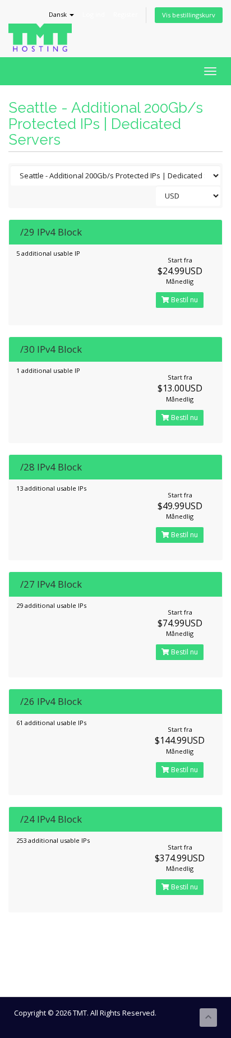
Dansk (58, 14)
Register (125, 14)
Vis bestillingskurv (188, 15)
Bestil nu (183, 300)
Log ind (93, 14)
